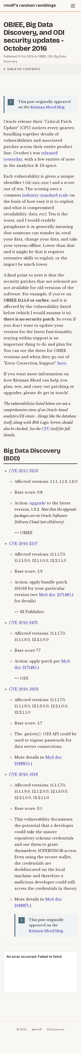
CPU (46, 428)
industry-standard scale (45, 195)
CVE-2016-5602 (23, 689)
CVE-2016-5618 (23, 774)
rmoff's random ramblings (30, 5)
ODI (50, 56)
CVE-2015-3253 (23, 470)
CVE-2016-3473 (23, 622)
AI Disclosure (55, 1029)
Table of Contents (23, 69)
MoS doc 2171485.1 (56, 594)
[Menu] (72, 5)
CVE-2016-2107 (23, 543)
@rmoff (37, 1029)
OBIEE (42, 56)
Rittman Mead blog (47, 107)
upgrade (37, 503)
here (61, 363)
